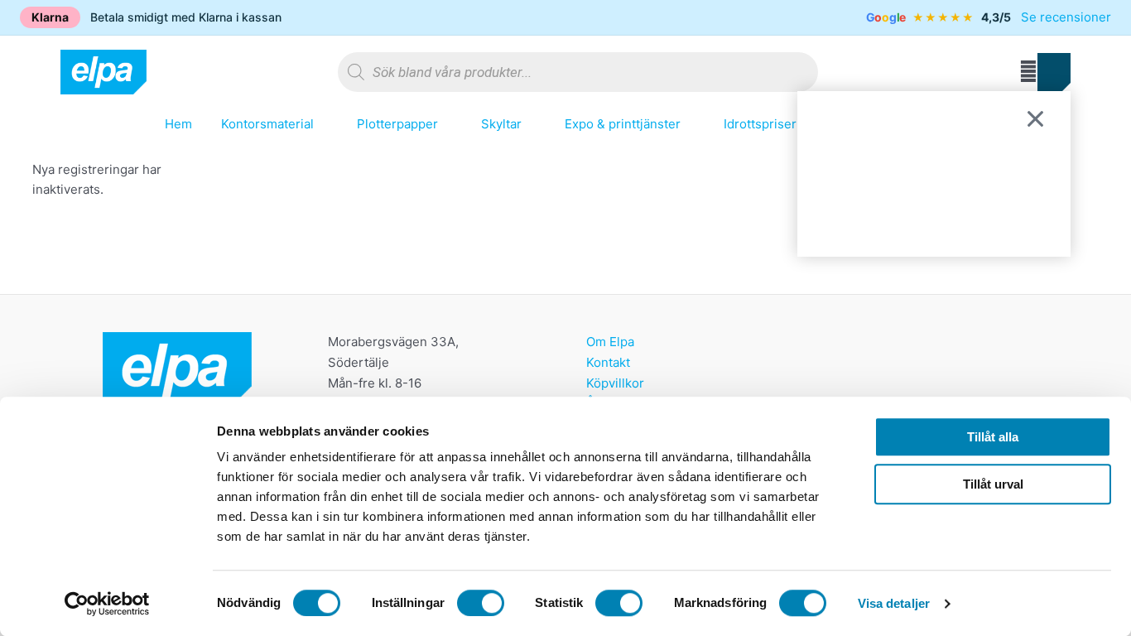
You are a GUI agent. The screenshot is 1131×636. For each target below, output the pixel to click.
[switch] (480, 603)
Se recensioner (1066, 17)
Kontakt (608, 362)
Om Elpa (610, 341)
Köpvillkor (615, 383)
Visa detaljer (894, 603)
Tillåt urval (993, 484)
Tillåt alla (992, 437)
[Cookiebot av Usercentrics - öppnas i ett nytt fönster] (107, 603)
